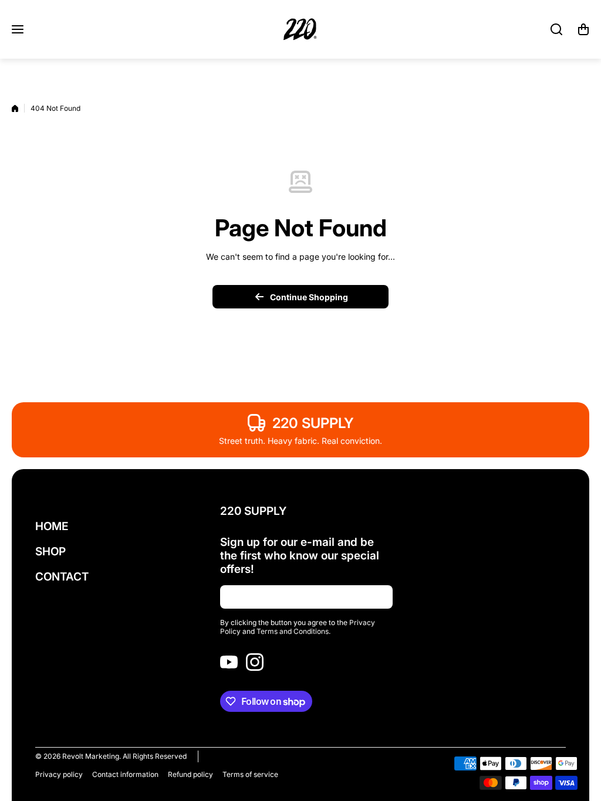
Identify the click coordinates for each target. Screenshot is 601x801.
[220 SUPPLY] (300, 29)
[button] (583, 29)
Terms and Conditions (292, 631)
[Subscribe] (378, 597)
